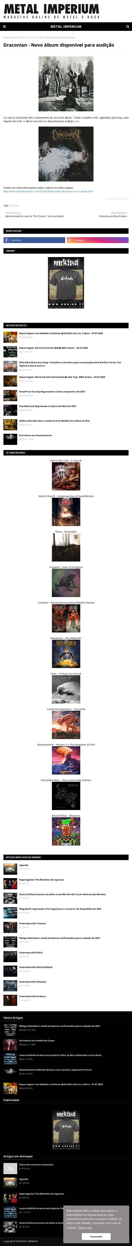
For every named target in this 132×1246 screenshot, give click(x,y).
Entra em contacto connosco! (36, 1164)
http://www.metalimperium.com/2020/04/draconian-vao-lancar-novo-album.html (48, 191)
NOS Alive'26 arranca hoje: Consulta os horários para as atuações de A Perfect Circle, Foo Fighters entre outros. (70, 364)
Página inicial (9, 37)
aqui (76, 121)
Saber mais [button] (85, 1227)
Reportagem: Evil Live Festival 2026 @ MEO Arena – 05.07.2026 (53, 347)
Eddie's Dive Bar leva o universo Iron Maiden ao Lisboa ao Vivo (54, 420)
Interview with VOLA (31, 952)
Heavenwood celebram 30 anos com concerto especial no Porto (55, 1069)
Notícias (22, 37)
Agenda (23, 865)
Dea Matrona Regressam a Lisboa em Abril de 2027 (47, 406)
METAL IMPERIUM (66, 26)
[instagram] (98, 240)
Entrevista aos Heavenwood (35, 435)
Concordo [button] (96, 1236)
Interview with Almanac (32, 981)
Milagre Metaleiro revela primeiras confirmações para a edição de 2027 (59, 938)
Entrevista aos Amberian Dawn (37, 1040)
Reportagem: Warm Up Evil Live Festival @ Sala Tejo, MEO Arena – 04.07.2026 (62, 377)
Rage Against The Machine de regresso (41, 879)
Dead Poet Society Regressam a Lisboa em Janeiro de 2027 (52, 391)
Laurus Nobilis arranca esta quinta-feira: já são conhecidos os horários (60, 1055)
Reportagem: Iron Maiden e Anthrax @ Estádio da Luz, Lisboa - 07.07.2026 (61, 333)
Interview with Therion (32, 923)
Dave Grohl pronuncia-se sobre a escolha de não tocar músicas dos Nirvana (62, 894)
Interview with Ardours (32, 996)
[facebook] (34, 240)
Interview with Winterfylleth (36, 967)
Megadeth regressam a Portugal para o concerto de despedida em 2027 (60, 908)
